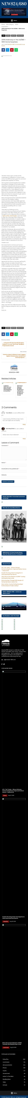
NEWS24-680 (11, 44)
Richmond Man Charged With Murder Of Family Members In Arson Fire (12, 581)
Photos (4, 795)
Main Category (10, 24)
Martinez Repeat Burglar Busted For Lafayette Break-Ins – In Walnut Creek (20, 390)
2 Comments (18, 44)
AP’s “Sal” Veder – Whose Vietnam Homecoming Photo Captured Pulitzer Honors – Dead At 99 (14, 569)
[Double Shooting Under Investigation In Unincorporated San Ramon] (14, 856)
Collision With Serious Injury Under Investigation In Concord (7, 388)
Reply (24, 424)
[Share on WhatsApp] (16, 50)
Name (4, 462)
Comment (5, 445)
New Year (14, 35)
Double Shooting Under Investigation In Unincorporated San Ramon (12, 573)
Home (3, 24)
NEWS (16, 24)
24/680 (8, 35)
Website (4, 475)
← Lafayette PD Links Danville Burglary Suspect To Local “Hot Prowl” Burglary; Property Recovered (13, 344)
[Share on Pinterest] (12, 50)
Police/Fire (5, 921)
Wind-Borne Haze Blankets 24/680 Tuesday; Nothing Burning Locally (13, 577)
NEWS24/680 (20, 35)
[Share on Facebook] (3, 50)
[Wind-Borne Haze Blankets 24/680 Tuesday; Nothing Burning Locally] (14, 982)
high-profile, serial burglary (10, 216)
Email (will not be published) (10, 469)
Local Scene (5, 26)
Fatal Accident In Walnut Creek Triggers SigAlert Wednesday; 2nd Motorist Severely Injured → (14, 356)
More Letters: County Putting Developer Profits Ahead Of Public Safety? (12, 584)
